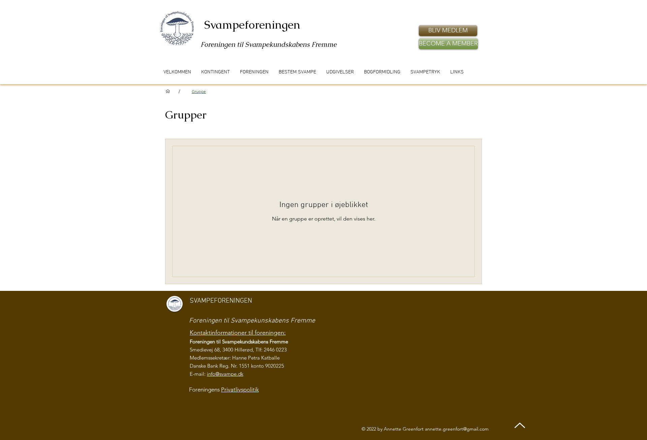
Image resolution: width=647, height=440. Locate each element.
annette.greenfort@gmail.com (457, 429)
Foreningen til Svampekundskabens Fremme (269, 44)
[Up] (520, 425)
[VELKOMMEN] (167, 91)
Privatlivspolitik (240, 389)
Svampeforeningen (252, 24)
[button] (448, 30)
